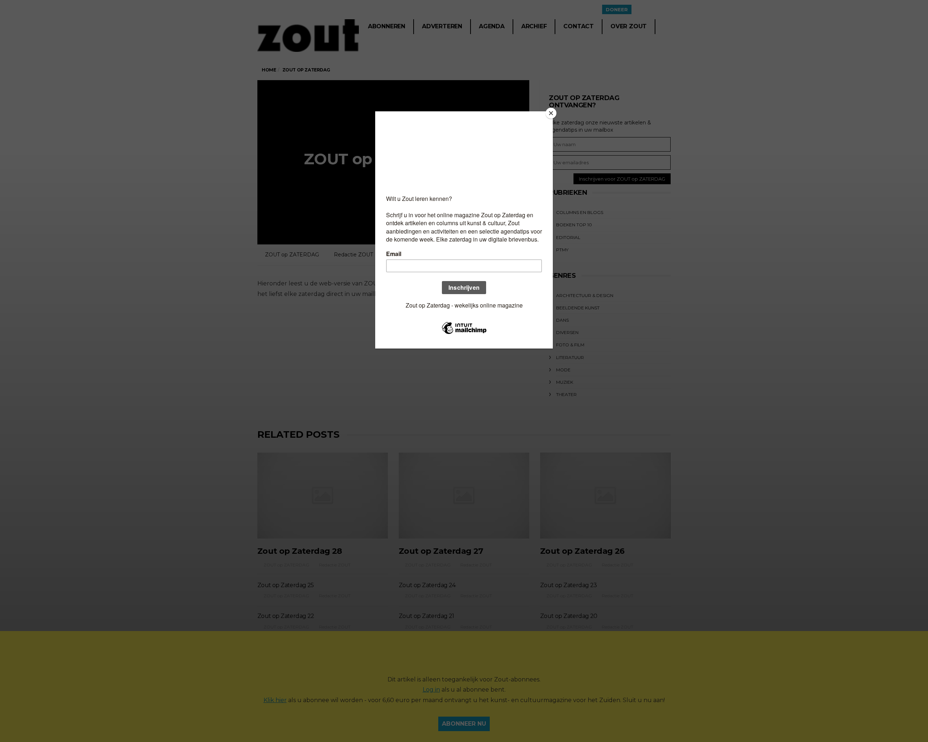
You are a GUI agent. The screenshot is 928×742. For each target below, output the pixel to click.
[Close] (551, 113)
